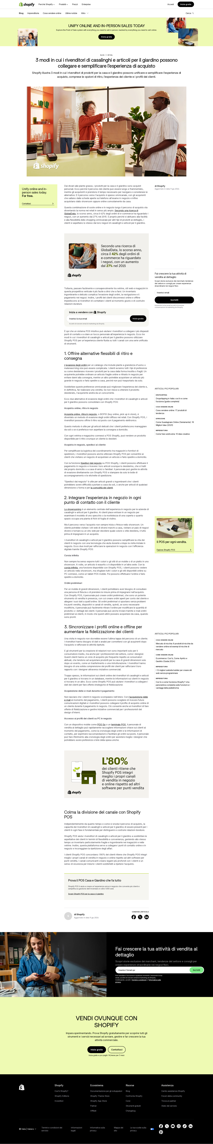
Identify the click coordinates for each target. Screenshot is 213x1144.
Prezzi (75, 4)
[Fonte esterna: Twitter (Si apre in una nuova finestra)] (140, 917)
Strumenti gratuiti (133, 1106)
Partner (93, 1106)
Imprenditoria (33, 13)
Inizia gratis (185, 4)
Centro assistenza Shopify (173, 1091)
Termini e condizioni (139, 980)
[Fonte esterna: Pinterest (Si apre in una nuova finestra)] (161, 1132)
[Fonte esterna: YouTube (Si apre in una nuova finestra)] (173, 1126)
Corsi (128, 1101)
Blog (21, 13)
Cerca (188, 13)
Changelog (130, 1111)
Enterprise (86, 4)
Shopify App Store (98, 1101)
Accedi (170, 4)
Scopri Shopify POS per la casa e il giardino (86, 894)
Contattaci (116, 1049)
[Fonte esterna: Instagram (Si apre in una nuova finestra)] (179, 1126)
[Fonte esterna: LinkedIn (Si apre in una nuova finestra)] (146, 917)
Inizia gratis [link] (138, 318)
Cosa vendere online (52, 13)
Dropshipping (161, 395)
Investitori (59, 1101)
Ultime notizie (71, 13)
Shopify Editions (62, 1096)
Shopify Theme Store (99, 1096)
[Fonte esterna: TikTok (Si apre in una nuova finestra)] (185, 1126)
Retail (110, 55)
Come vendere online (164, 655)
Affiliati (93, 1111)
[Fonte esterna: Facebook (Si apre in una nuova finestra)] (134, 917)
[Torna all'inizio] (21, 1087)
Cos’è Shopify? (61, 1091)
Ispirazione (160, 419)
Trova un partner (168, 1101)
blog (102, 55)
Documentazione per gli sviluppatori (106, 1091)
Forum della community (171, 1096)
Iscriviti (174, 300)
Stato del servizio (169, 1106)
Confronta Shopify (134, 1096)
